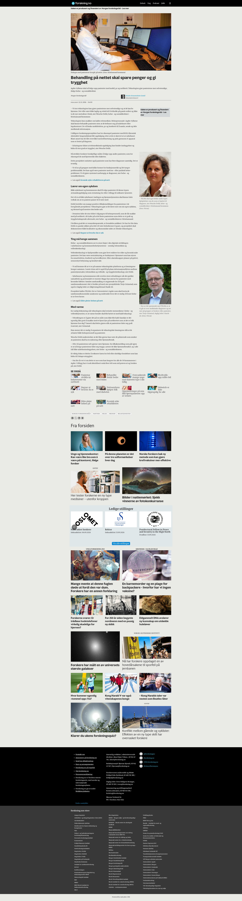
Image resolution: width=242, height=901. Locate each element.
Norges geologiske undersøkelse (119, 866)
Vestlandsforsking (148, 880)
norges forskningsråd (81, 414)
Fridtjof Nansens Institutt (82, 843)
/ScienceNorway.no (151, 766)
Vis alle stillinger (121, 543)
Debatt (142, 3)
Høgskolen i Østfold (80, 854)
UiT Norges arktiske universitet (152, 859)
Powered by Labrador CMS (121, 897)
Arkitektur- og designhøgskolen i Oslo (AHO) (88, 818)
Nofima (111, 850)
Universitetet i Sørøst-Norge (151, 875)
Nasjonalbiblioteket (115, 830)
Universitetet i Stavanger (150, 872)
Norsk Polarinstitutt (115, 871)
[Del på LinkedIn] (79, 418)
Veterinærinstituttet (149, 883)
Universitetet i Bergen (149, 864)
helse (104, 414)
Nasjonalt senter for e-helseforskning (120, 840)
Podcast (156, 3)
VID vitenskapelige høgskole (152, 885)
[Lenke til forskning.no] (103, 2)
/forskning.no (149, 758)
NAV (75, 880)
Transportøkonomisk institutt (152, 856)
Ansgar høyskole (79, 815)
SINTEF (145, 830)
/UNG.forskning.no (151, 762)
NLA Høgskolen (113, 815)
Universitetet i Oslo (149, 870)
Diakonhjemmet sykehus (82, 823)
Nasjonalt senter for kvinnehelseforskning (122, 842)
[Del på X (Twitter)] (75, 418)
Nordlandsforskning (115, 855)
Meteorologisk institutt (81, 877)
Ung (149, 3)
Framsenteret (78, 840)
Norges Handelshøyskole (116, 860)
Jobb (163, 3)
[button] (74, 527)
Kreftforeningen (79, 870)
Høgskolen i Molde (80, 851)
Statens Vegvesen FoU (149, 843)
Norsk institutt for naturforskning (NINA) (121, 882)
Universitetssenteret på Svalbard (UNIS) (155, 878)
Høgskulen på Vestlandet (82, 859)
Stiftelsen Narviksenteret (150, 846)
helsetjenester (124, 414)
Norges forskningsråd (115, 863)
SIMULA (145, 828)
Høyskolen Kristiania (80, 862)
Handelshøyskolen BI (80, 846)
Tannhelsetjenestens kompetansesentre (155, 854)
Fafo (75, 830)
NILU (76, 890)
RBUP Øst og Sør (148, 820)
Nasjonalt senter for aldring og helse (120, 837)
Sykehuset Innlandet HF (150, 851)
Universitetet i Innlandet (150, 867)
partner (96, 414)
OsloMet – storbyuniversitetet (118, 887)
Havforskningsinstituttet (82, 848)
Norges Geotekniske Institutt (117, 858)
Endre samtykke (82, 803)
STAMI (145, 840)
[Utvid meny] (170, 3)
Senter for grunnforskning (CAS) (153, 833)
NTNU (110, 827)
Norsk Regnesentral (115, 874)
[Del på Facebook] (72, 418)
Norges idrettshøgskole (116, 868)
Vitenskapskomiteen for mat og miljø (154, 888)
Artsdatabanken (79, 820)
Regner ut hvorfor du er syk (92, 233)
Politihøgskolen (148, 815)
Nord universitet (113, 852)
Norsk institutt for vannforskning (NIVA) (121, 884)
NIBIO (76, 882)
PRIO (144, 818)
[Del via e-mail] (82, 418)
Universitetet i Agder (149, 862)
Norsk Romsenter (114, 876)
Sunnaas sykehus (148, 848)
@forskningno (149, 754)
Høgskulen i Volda (79, 856)
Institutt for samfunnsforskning (84, 864)
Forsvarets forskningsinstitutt (83, 838)
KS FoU (76, 867)
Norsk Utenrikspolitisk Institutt (118, 879)
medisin (112, 414)
